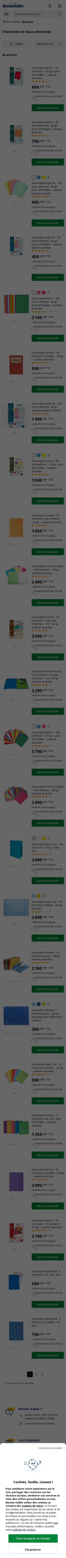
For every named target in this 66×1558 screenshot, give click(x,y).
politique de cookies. (24, 1529)
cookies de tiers (32, 1505)
